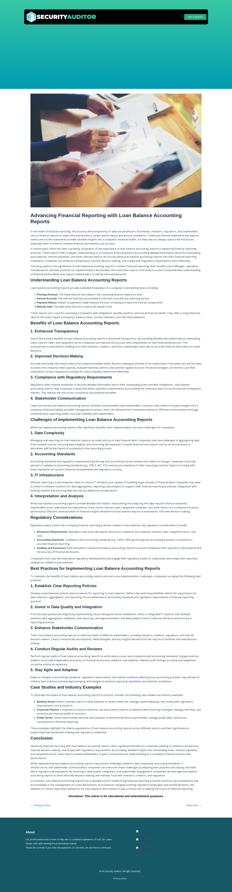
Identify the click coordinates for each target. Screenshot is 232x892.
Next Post (193, 805)
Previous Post (40, 805)
